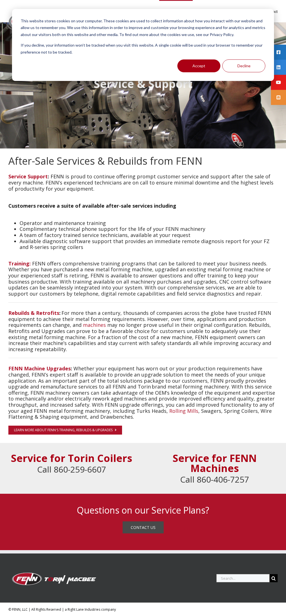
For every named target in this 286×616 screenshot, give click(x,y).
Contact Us (143, 527)
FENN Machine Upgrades (39, 368)
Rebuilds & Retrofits (33, 313)
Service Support (28, 176)
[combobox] (243, 578)
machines (94, 325)
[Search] (274, 578)
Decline (244, 65)
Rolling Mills (183, 411)
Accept (198, 65)
